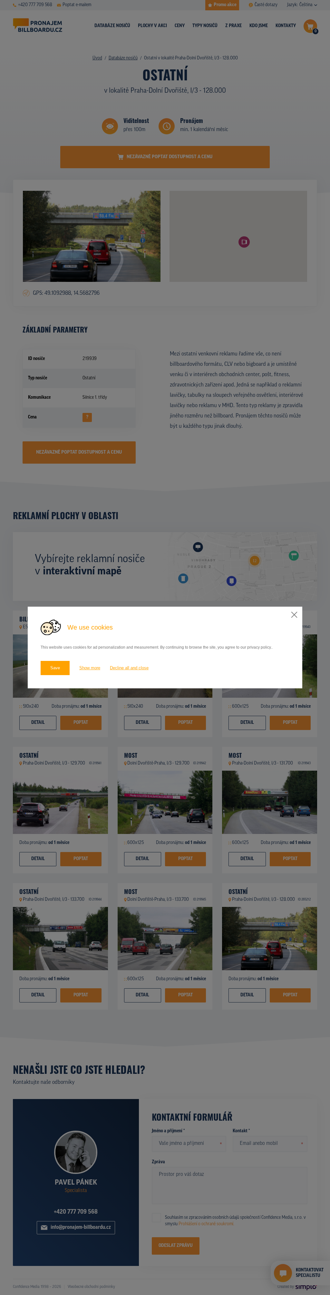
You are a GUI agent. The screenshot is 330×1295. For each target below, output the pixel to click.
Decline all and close (129, 667)
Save (55, 667)
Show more (89, 667)
